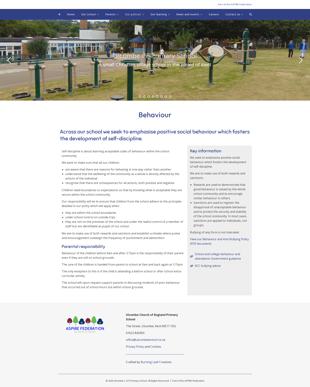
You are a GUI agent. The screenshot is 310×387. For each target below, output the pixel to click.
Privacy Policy (135, 347)
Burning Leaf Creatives (156, 362)
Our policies (133, 14)
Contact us (233, 14)
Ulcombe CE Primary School (155, 55)
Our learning (159, 14)
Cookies (155, 347)
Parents (110, 14)
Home (71, 14)
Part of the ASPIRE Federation (235, 4)
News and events (187, 14)
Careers (214, 14)
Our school (88, 14)
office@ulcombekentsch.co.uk (145, 340)
